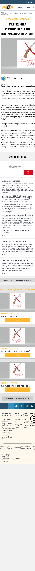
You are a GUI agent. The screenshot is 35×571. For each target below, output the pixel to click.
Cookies (17, 448)
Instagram (18, 425)
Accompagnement (8, 428)
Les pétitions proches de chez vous (7, 437)
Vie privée (10, 448)
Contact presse (26, 426)
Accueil (20, 7)
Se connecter (29, 2)
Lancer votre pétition (6, 420)
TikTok (17, 427)
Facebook (18, 419)
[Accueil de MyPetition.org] (8, 7)
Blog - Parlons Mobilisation (7, 424)
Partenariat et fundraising (7, 431)
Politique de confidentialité (26, 448)
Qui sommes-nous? (27, 421)
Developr (5, 462)
